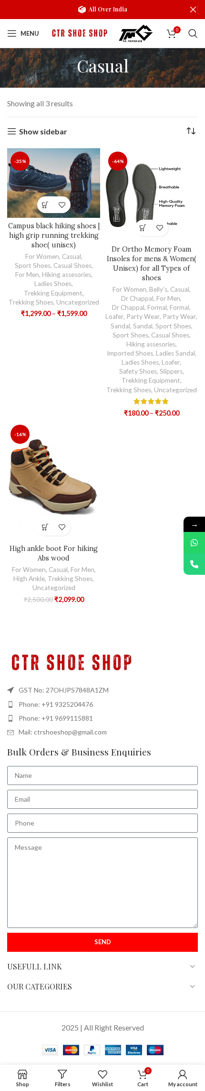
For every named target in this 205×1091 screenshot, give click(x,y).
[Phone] (194, 564)
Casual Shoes (72, 265)
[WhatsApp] (194, 542)
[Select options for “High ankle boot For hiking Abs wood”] (45, 527)
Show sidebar (43, 131)
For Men (27, 274)
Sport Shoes (33, 265)
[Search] (193, 33)
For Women (42, 256)
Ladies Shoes (53, 283)
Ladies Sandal (175, 353)
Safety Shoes (138, 371)
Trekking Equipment (53, 293)
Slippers (171, 371)
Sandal (120, 326)
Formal (157, 307)
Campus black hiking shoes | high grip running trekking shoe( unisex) (54, 235)
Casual (71, 256)
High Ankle (29, 578)
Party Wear (143, 316)
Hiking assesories (66, 274)
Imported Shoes (130, 353)
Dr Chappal (137, 298)
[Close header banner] (193, 9)
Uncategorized (77, 302)
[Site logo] (78, 32)
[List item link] (102, 704)
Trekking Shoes (31, 302)
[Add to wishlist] (62, 204)
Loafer (114, 316)
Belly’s (158, 289)
